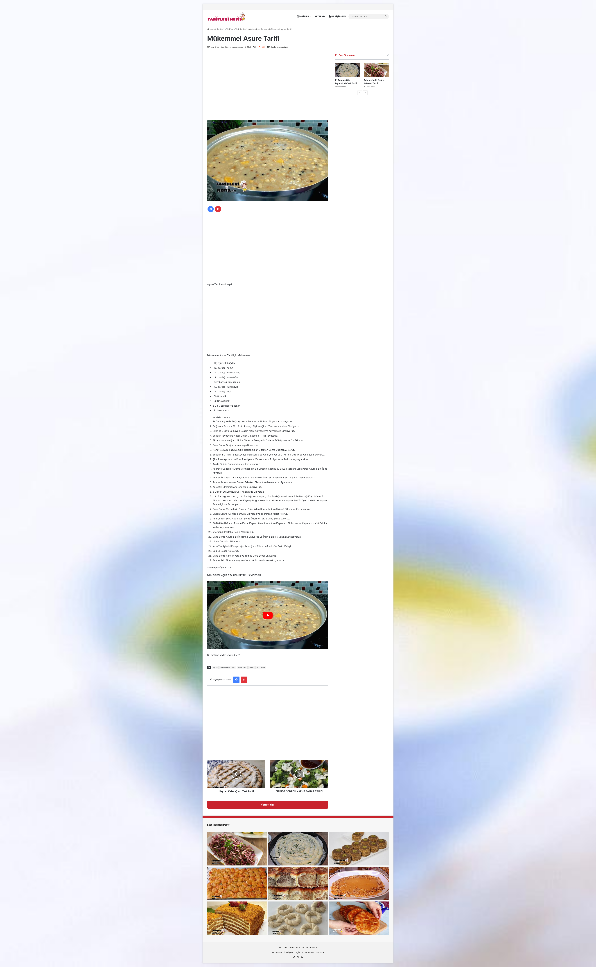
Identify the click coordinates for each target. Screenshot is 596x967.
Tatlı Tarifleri (241, 29)
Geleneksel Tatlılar (258, 29)
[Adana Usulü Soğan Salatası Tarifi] (376, 70)
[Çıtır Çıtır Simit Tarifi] (298, 918)
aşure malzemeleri (227, 667)
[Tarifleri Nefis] (226, 16)
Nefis (251, 667)
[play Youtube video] (267, 615)
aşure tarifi (242, 667)
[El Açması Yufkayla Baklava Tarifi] (237, 883)
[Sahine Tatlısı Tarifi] (359, 883)
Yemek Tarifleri (216, 29)
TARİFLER (303, 16)
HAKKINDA (277, 952)
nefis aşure (261, 667)
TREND (321, 16)
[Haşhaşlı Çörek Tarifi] (298, 883)
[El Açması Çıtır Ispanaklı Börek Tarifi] (347, 70)
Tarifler (229, 29)
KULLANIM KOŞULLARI (313, 952)
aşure (215, 667)
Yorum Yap (268, 804)
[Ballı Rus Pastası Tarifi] (237, 918)
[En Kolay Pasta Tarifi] (359, 848)
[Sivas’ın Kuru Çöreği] (359, 918)
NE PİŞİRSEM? (338, 16)
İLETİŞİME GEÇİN (292, 952)
